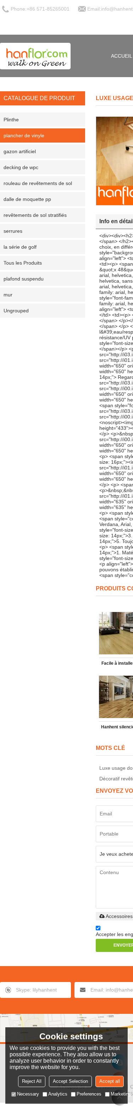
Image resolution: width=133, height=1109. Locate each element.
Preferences (89, 1094)
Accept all (109, 1081)
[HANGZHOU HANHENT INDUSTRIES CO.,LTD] (35, 56)
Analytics (57, 1094)
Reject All (31, 1081)
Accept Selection (70, 1081)
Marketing (121, 1094)
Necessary (28, 1094)
